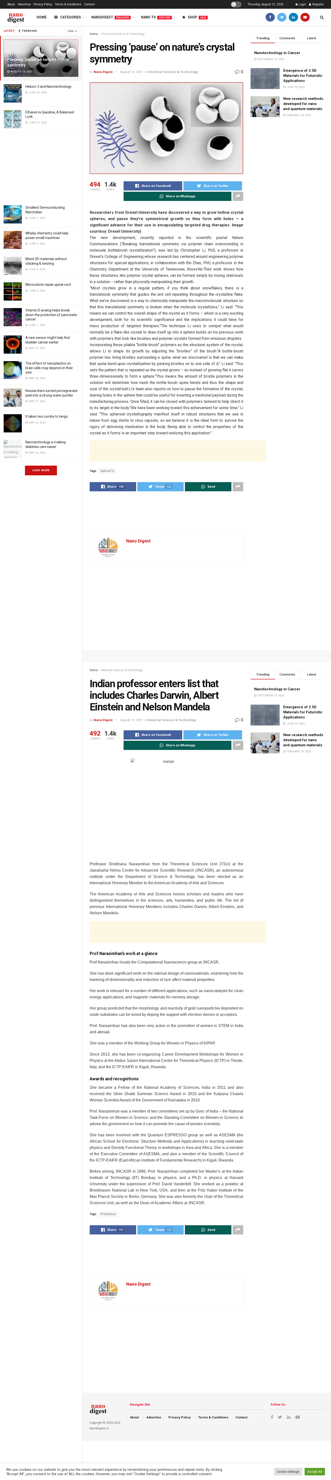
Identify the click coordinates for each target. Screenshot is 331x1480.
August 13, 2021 (131, 72)
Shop (197, 17)
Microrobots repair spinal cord (48, 284)
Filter (71, 31)
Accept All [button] (314, 1471)
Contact (89, 4)
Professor (108, 1214)
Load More (41, 470)
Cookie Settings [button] (288, 1471)
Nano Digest (103, 72)
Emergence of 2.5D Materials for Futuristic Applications (303, 75)
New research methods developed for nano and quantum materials (303, 103)
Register (318, 4)
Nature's (107, 471)
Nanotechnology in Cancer (277, 53)
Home (42, 17)
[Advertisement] (41, 166)
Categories (70, 17)
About (11, 4)
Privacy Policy (43, 4)
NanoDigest (110, 17)
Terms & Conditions (68, 4)
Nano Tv (155, 17)
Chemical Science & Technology (123, 34)
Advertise (24, 4)
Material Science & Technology (122, 670)
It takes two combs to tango (46, 416)
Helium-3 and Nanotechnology (48, 86)
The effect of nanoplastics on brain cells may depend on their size (49, 367)
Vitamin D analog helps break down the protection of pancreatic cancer (51, 314)
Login (302, 4)
